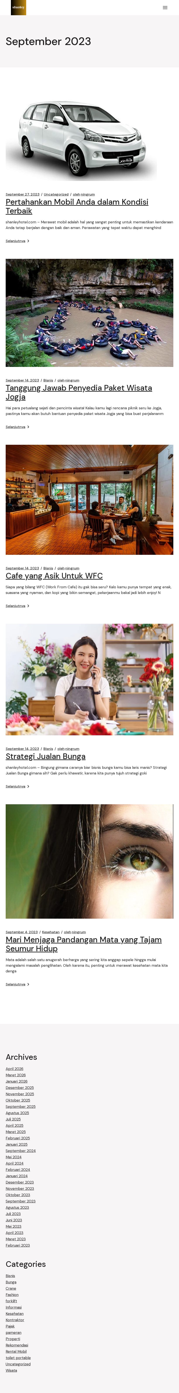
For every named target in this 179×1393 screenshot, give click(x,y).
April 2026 (14, 1068)
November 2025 (20, 1094)
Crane (11, 1288)
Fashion (12, 1294)
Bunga (11, 1282)
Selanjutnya (15, 241)
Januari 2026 (17, 1081)
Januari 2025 (17, 1144)
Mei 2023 (13, 1226)
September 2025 (21, 1106)
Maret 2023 (16, 1239)
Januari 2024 (17, 1176)
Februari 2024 (18, 1169)
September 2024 (21, 1150)
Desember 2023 (20, 1182)
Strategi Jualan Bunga (46, 756)
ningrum (84, 194)
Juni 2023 (14, 1220)
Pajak (10, 1326)
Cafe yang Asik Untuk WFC (54, 576)
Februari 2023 (18, 1245)
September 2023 (21, 1201)
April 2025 (14, 1125)
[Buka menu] (165, 7)
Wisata (11, 1370)
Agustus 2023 (17, 1207)
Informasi (14, 1307)
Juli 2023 (13, 1213)
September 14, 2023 (22, 380)
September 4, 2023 (22, 932)
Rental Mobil (16, 1351)
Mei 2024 (14, 1157)
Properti (13, 1338)
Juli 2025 (13, 1119)
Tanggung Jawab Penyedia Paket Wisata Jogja (79, 392)
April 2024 (15, 1163)
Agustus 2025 (17, 1112)
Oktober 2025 (18, 1100)
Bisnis (48, 380)
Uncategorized (56, 194)
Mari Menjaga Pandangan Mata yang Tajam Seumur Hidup (84, 944)
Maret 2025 (16, 1131)
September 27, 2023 (23, 194)
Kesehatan (51, 932)
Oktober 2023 (18, 1194)
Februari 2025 (18, 1138)
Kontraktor (15, 1320)
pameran (13, 1332)
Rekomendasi (17, 1345)
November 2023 (20, 1188)
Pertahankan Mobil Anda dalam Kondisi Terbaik (77, 206)
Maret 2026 (16, 1075)
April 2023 (14, 1232)
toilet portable (18, 1357)
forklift (11, 1301)
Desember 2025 (20, 1087)
